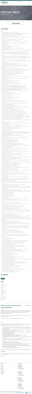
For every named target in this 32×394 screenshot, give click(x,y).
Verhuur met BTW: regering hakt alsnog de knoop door (10, 230)
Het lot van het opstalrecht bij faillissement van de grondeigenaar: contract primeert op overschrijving (14, 42)
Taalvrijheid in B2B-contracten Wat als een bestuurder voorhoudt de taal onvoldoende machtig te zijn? (16, 50)
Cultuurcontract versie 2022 (6, 130)
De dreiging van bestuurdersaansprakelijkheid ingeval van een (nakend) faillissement (14, 85)
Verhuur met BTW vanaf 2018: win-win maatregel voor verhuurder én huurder (13, 245)
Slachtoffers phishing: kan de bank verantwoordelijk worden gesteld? (12, 125)
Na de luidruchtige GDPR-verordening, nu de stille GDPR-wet (11, 221)
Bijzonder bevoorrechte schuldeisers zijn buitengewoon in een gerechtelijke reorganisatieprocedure (16, 178)
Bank (1, 283)
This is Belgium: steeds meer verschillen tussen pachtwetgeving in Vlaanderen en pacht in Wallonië (16, 33)
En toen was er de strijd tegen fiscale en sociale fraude (9, 168)
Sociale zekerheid (3, 296)
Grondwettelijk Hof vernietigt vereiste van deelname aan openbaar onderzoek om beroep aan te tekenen (16, 211)
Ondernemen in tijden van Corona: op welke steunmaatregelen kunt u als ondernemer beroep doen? (16, 190)
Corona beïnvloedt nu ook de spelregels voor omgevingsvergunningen (12, 189)
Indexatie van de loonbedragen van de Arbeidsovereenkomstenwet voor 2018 (13, 242)
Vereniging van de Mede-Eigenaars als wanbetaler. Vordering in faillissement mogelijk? (14, 179)
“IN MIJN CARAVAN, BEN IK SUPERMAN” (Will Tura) (10, 141)
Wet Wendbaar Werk (4, 290)
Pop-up (2, 288)
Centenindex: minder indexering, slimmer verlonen (9, 36)
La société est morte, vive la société (7, 239)
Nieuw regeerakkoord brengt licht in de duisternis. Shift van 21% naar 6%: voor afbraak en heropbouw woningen (15, 177)
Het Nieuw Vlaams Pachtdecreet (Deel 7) (8, 81)
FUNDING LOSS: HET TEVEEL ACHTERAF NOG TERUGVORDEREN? (12, 135)
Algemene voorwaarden (3, 371)
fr (29, 1)
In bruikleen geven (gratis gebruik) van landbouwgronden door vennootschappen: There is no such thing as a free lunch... (16, 171)
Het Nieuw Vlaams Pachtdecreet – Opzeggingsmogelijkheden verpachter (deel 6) (13, 87)
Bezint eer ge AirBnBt (5, 84)
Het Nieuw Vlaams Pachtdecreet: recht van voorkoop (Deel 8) (11, 80)
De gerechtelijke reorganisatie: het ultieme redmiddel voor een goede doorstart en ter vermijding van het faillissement (16, 188)
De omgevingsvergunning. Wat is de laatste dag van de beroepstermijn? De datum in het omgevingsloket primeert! (15, 203)
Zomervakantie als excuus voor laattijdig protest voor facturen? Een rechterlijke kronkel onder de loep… (16, 58)
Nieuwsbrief (2, 372)
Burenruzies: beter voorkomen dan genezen (8, 196)
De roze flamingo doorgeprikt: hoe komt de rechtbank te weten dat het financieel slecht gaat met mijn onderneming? (16, 224)
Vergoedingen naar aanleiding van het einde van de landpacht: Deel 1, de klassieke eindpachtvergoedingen (14, 149)
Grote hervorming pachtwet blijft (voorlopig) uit (9, 248)
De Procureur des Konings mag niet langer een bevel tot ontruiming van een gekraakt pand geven (16, 186)
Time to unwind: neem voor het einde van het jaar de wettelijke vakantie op (13, 172)
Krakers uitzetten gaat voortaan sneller (7, 244)
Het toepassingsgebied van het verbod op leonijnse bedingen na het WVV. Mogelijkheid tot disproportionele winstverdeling (15, 151)
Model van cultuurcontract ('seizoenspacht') (8, 180)
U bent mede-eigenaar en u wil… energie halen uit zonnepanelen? (11, 118)
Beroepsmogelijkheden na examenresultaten (8, 142)
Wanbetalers (2, 285)
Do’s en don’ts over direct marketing (7, 194)
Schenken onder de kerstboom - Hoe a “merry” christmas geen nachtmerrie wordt (14, 121)
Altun (1, 300)
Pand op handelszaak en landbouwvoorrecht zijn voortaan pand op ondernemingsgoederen (15, 226)
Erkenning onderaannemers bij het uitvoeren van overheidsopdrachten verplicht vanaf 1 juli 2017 (16, 249)
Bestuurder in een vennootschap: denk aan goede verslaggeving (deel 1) (12, 34)
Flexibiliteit (2, 291)
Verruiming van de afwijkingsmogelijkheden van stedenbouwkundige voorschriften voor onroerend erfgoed (16, 236)
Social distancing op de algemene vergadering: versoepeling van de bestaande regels (14, 184)
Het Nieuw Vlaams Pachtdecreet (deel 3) (8, 93)
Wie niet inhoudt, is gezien (6, 122)
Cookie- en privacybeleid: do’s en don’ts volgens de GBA (10, 199)
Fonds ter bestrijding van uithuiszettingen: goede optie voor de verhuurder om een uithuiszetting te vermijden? (16, 183)
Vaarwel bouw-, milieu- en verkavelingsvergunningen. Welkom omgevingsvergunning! (14, 234)
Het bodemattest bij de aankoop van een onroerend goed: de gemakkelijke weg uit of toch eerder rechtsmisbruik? (16, 61)
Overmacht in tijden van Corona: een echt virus (9, 174)
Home (1, 365)
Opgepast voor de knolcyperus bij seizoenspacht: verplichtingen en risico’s (12, 39)
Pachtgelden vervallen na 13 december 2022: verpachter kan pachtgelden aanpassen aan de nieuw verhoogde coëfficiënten (16, 124)
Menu (30, 4)
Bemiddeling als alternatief (6, 237)
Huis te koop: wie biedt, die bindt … (7, 95)
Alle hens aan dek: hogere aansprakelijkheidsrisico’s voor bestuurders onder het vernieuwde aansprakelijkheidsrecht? (15, 79)
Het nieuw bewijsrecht (5, 175)
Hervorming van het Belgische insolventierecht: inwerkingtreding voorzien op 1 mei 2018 (15, 241)
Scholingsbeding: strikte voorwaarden (7, 147)
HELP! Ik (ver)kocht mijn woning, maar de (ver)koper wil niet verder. (12, 71)
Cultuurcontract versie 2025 (6, 75)
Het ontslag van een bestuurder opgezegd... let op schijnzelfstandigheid (12, 231)
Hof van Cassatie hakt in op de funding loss (8, 247)
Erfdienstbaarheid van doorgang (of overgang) (8, 74)
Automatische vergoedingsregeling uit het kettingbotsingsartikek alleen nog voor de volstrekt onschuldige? (15, 228)
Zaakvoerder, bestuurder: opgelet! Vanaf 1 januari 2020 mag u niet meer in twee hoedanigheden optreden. (16, 201)
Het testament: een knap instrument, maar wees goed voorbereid (11, 94)
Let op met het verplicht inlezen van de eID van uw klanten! (10, 202)
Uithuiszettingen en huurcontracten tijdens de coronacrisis (10, 185)
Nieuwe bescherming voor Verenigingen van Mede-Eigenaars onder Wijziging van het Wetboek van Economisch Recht (16, 91)
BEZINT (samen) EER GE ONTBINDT (7, 134)
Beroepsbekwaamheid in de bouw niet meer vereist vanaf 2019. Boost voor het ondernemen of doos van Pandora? (16, 219)
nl (28, 1)
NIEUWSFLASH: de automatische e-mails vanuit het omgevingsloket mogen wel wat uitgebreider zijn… (16, 120)
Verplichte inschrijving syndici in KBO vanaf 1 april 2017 (10, 253)
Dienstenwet (2, 370)
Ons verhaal (2, 366)
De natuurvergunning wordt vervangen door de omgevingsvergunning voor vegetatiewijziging (15, 225)
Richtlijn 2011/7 (3, 286)
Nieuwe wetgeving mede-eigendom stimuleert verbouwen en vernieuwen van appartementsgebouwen (13, 233)
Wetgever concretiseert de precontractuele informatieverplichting (11, 89)
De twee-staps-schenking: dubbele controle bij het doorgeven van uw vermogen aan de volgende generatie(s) (16, 77)
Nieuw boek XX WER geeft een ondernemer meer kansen (10, 229)
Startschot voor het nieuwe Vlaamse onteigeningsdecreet (10, 254)
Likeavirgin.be (22, 392)
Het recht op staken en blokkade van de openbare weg (10, 140)
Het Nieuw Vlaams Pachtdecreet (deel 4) (8, 92)
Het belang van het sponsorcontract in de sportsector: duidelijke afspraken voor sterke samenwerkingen (14, 44)
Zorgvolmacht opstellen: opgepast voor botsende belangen (10, 32)
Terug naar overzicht (28, 305)
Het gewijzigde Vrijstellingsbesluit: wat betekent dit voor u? (10, 40)
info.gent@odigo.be (21, 381)
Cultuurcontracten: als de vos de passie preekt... (9, 238)
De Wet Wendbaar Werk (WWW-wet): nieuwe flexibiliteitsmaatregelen (12, 250)
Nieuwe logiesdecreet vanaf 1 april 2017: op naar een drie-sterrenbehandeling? (13, 251)
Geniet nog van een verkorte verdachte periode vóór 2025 (10, 82)
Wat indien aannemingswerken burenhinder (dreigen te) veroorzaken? (12, 143)
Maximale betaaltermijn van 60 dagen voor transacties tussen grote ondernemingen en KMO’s (15, 198)
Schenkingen (3, 287)
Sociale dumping (3, 294)
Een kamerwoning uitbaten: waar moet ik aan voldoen (10, 139)
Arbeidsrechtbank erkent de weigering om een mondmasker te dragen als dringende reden (15, 173)
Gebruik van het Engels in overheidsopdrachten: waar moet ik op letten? (12, 35)
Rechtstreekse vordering (4, 297)
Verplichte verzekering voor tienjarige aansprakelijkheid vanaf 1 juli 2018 (12, 243)
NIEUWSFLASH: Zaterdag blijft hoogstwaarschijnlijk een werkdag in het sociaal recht (14, 131)
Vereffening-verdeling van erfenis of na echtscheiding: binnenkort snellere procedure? (14, 64)
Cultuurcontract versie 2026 (6, 45)
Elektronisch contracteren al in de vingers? (8, 220)
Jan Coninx (2, 356)
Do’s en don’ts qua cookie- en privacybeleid (8, 195)
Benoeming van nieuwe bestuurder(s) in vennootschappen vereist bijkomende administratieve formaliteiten (15, 101)
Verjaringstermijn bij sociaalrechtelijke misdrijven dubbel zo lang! (11, 73)
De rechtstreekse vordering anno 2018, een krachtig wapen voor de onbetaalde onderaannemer (15, 240)
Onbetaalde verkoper (4, 284)
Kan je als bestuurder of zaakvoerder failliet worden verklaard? (11, 128)
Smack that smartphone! (5, 197)
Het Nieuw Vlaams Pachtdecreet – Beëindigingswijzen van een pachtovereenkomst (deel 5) (15, 88)
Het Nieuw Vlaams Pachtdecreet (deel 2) (8, 98)
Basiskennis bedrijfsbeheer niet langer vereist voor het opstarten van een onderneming (14, 222)
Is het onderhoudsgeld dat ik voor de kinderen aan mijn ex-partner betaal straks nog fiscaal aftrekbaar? (15, 38)
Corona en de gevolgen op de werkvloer (7, 193)
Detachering (2, 293)
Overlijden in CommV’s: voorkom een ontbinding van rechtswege (11, 83)
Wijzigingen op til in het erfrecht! (7, 252)
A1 (1, 295)
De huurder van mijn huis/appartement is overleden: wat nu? (11, 150)
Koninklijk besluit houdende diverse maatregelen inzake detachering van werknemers (14, 181)
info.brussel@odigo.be (21, 388)
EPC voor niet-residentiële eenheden (7, 129)
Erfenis (2, 289)
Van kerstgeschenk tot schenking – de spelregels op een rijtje (10, 46)
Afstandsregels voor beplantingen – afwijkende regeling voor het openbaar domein (14, 86)
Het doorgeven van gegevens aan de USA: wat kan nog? (10, 169)
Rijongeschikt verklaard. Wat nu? (6, 96)
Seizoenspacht (3, 299)
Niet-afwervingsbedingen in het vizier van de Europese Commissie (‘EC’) (12, 72)
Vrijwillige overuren (4, 292)
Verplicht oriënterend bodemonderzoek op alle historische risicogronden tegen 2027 (14, 246)
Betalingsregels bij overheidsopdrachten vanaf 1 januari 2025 (10, 67)
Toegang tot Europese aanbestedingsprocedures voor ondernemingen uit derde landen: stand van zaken (16, 54)
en (30, 1)
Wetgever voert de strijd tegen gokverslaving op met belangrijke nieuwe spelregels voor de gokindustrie (15, 66)
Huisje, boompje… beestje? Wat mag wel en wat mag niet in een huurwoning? (13, 68)
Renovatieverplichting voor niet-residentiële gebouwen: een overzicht (12, 144)
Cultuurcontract (3, 298)
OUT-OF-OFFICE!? (4, 136)
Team (1, 367)
